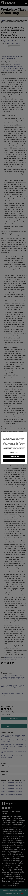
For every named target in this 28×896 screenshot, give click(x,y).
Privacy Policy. (21, 448)
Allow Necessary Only (14, 456)
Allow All (14, 460)
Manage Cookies (14, 452)
